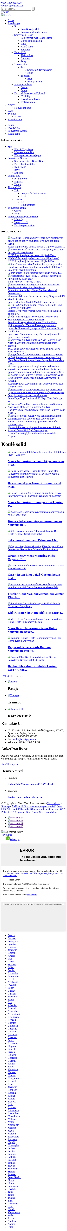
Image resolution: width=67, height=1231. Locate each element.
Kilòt (30, 72)
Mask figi (26, 96)
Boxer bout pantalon (31, 40)
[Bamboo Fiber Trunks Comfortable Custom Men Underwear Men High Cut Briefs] (37, 660)
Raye (23, 43)
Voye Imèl (6, 834)
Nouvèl (11, 105)
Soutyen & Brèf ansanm (39, 70)
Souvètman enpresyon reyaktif (39, 806)
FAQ (10, 110)
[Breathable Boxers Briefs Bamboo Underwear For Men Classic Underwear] (37, 640)
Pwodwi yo (14, 23)
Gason (24, 87)
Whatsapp (15, 839)
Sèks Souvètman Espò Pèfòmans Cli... (33, 540)
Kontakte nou (15, 119)
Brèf (29, 78)
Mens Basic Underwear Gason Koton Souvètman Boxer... (32, 630)
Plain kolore (27, 55)
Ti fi (23, 67)
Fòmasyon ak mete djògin (34, 32)
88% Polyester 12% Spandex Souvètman (33, 810)
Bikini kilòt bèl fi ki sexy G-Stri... (25, 281)
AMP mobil (18, 806)
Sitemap (5, 806)
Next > (7, 676)
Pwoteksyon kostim (31, 99)
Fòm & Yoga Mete (30, 29)
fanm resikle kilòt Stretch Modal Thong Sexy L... (33, 302)
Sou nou (12, 113)
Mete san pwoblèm (24, 152)
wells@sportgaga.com (24, 739)
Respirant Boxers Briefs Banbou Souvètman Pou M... (29, 648)
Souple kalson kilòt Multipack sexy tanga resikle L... (35, 272)
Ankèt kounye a (9, 764)
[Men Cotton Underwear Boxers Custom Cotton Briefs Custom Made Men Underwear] (37, 568)
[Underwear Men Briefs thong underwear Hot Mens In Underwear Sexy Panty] (37, 606)
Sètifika (18, 116)
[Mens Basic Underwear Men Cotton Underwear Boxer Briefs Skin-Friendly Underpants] (37, 622)
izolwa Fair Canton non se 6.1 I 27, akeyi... (31, 784)
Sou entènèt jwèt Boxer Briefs (36, 37)
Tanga (24, 61)
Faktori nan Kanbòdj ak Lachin (25, 797)
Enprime (25, 49)
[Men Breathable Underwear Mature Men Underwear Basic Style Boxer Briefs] (37, 455)
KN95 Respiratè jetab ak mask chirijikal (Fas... (32, 255)
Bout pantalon (34, 81)
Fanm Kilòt (20, 52)
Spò (16, 26)
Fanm (24, 90)
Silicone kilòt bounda (18, 809)
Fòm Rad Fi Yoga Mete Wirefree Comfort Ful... (32, 322)
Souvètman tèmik (23, 84)
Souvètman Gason (23, 35)
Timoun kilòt (20, 64)
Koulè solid (27, 46)
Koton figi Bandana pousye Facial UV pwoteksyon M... (37, 246)
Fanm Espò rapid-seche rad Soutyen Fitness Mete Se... (36, 372)
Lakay (11, 20)
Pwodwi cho (53, 803)
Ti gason (25, 75)
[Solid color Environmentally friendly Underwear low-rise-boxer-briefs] (37, 514)
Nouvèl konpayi (22, 107)
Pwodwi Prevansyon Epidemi (29, 93)
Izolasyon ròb (28, 102)
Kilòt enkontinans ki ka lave (44, 809)
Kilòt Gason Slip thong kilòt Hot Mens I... (36, 612)
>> (12, 676)
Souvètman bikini (48, 812)
